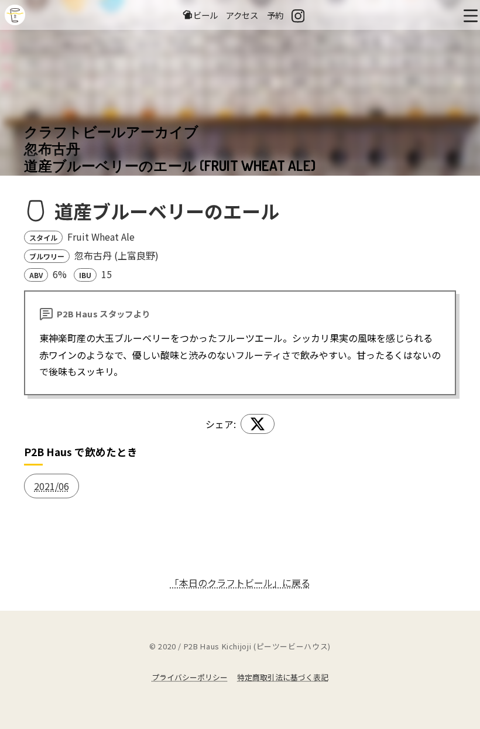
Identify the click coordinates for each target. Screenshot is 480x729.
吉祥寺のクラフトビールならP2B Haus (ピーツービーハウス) (15, 15)
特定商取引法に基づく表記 (282, 677)
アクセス (242, 15)
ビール (205, 15)
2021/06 (51, 486)
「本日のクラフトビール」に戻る (240, 583)
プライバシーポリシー (190, 677)
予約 (275, 15)
